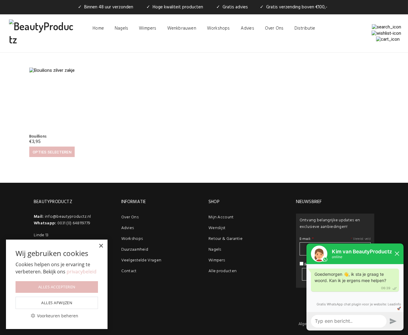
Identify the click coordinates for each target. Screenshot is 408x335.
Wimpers (147, 28)
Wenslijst (217, 228)
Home (98, 28)
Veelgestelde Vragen (141, 260)
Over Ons (274, 28)
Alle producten (222, 271)
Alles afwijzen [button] (56, 302)
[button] (57, 316)
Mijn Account (221, 217)
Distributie (305, 28)
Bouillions (38, 136)
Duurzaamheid (134, 249)
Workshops (218, 28)
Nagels (121, 28)
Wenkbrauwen (181, 28)
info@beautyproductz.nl (68, 216)
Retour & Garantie (225, 238)
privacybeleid (81, 271)
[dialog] (57, 284)
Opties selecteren (52, 152)
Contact (129, 271)
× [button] (101, 246)
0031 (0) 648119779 (73, 223)
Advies (247, 28)
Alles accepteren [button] (57, 287)
